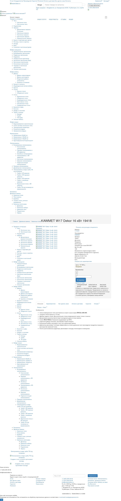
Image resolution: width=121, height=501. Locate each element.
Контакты (68, 1)
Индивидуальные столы (24, 100)
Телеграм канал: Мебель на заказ (97, 482)
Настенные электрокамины (25, 159)
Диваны (16, 73)
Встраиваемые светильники (22, 53)
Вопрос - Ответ (42, 307)
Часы (15, 21)
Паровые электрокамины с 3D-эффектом (25, 151)
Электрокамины (14, 143)
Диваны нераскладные (23, 75)
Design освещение (15, 50)
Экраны (19, 213)
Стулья (16, 89)
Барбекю (16, 199)
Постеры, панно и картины (21, 42)
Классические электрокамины (21, 147)
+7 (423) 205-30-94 (67, 478)
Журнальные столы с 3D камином (27, 419)
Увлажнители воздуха (20, 131)
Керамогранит (14, 133)
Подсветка (17, 57)
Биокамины (13, 192)
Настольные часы (22, 24)
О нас (11, 1)
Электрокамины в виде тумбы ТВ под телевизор (24, 405)
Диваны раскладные (23, 77)
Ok (1, 500)
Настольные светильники (21, 62)
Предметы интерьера (16, 19)
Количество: (80, 270)
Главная (15, 221)
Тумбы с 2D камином (23, 173)
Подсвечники (17, 26)
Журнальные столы (22, 96)
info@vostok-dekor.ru (68, 482)
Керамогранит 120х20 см (21, 139)
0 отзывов (77, 231)
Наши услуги (39, 484)
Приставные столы (22, 102)
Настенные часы (22, 22)
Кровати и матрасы (19, 84)
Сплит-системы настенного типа (23, 125)
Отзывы (96, 303)
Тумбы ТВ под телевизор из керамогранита (25, 188)
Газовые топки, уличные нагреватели (21, 201)
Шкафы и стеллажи (19, 110)
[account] (60, 15)
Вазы (15, 45)
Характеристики (50, 304)
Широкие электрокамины (24, 161)
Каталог (14, 17)
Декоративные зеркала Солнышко (26, 238)
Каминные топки (18, 195)
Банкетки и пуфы (18, 107)
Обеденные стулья (22, 93)
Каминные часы (21, 209)
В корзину (80, 280)
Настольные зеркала (23, 36)
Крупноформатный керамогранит (23, 140)
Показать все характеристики (83, 261)
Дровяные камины (15, 193)
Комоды (19, 114)
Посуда (16, 43)
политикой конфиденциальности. (69, 497)
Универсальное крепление (21, 58)
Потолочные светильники (21, 64)
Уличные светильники (20, 69)
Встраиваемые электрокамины (22, 145)
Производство (27, 1)
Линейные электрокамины (24, 154)
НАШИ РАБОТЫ (53, 19)
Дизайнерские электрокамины (22, 168)
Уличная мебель (18, 119)
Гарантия (34, 1)
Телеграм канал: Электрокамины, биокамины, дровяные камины (97, 479)
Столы (15, 95)
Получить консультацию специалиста (87, 227)
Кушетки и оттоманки (23, 82)
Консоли (16, 109)
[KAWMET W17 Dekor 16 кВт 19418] (46, 230)
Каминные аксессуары (20, 204)
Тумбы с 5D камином (23, 178)
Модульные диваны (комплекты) (23, 79)
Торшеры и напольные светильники (20, 66)
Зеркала (16, 28)
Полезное (40, 1)
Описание (40, 304)
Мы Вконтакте (92, 484)
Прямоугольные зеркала (24, 38)
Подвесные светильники (21, 55)
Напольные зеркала (23, 33)
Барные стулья (21, 91)
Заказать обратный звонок (95, 3)
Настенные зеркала (23, 35)
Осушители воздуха (19, 129)
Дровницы (20, 206)
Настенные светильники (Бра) (22, 60)
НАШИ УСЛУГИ (41, 19)
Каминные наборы (22, 207)
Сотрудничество (18, 1)
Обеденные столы (22, 98)
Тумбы (19, 116)
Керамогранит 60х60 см (20, 135)
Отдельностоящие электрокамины (22, 163)
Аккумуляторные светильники (22, 51)
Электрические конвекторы (21, 127)
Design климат (14, 122)
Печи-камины (17, 197)
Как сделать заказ (60, 1)
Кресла (16, 87)
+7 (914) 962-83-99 (67, 480)
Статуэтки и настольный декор (22, 47)
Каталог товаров (40, 478)
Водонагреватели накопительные (23, 124)
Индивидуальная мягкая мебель (23, 86)
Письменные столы (22, 103)
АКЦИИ (71, 19)
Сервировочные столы (23, 105)
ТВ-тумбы (20, 117)
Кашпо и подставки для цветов (22, 40)
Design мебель (14, 72)
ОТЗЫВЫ (63, 19)
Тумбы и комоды (18, 112)
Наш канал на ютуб (93, 486)
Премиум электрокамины (21, 166)
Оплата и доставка (49, 1)
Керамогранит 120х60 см (21, 137)
